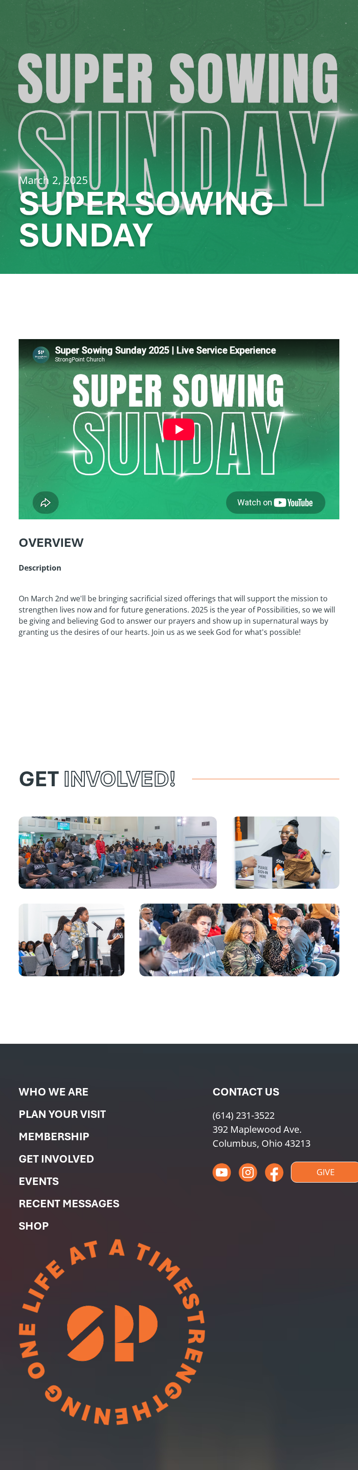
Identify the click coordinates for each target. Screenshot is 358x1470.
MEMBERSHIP (54, 1136)
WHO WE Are (54, 1091)
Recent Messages (69, 1203)
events (39, 1181)
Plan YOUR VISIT (62, 1114)
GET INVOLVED (56, 1158)
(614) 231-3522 (244, 1115)
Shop (34, 1226)
